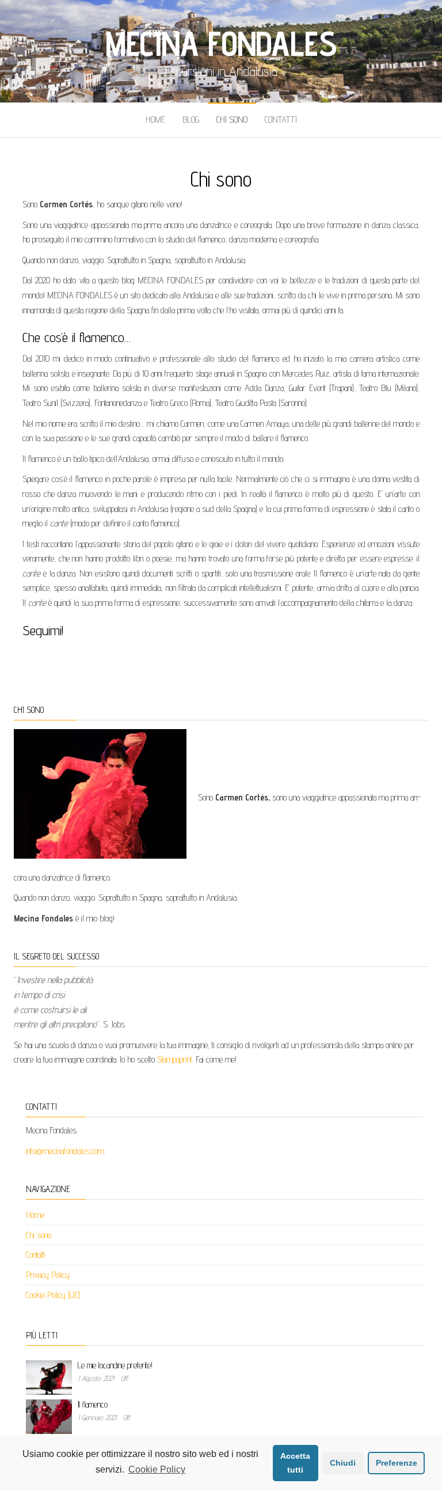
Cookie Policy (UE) (53, 1294)
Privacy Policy (48, 1274)
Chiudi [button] (343, 1462)
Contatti (281, 119)
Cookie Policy (156, 1469)
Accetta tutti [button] (295, 1462)
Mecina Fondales (220, 43)
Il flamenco (93, 1404)
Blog (190, 119)
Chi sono (231, 119)
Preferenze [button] (396, 1462)
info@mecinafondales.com (65, 1150)
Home (155, 119)
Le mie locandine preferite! (115, 1365)
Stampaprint (174, 1059)
